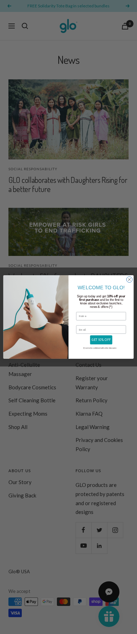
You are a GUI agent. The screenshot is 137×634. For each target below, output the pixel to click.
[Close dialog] (129, 280)
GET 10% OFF (101, 339)
